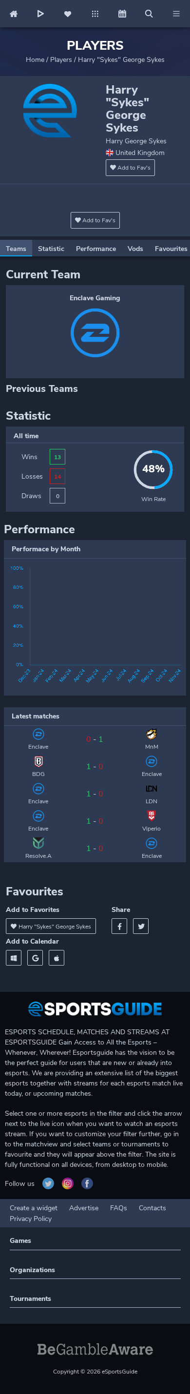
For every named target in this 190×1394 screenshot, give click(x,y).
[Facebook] (119, 926)
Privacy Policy (31, 1218)
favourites (171, 248)
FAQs (118, 1208)
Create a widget (33, 1208)
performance (96, 248)
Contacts (152, 1208)
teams (16, 248)
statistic (51, 248)
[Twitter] (141, 926)
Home (35, 59)
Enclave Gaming (95, 298)
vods (135, 248)
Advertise (83, 1208)
